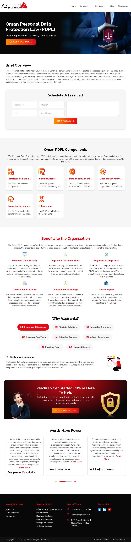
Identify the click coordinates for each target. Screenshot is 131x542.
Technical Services (44, 526)
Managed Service (81, 347)
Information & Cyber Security (49, 509)
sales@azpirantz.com (81, 514)
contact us (123, 6)
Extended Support (68, 337)
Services (99, 6)
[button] (62, 481)
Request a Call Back (19, 42)
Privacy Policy (119, 539)
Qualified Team (52, 347)
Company (84, 6)
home (73, 6)
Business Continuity (45, 516)
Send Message (64, 121)
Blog (112, 6)
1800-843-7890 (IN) (81, 509)
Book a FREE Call (64, 410)
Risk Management (44, 519)
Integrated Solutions (100, 327)
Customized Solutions (35, 327)
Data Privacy (42, 512)
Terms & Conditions (102, 539)
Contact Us (10, 516)
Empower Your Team (36, 337)
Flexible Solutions (68, 327)
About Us (10, 509)
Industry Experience (99, 337)
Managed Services (44, 522)
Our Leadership (12, 512)
